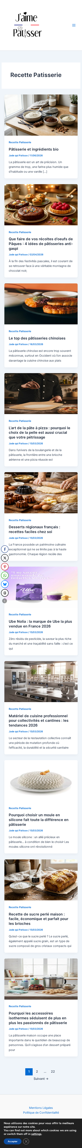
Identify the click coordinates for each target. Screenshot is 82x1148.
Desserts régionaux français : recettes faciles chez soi (34, 529)
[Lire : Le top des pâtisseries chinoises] (40, 303)
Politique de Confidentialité (41, 1112)
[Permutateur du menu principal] (74, 25)
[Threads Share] (5, 593)
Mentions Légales (41, 1108)
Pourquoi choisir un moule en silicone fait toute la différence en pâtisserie (38, 819)
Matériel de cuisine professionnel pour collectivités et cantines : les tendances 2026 (38, 720)
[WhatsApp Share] (5, 575)
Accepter (13, 1141)
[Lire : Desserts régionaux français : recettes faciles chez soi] (40, 492)
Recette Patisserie (20, 142)
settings (36, 1134)
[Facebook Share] (5, 549)
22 (53, 1071)
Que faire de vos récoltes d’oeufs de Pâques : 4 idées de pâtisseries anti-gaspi (41, 243)
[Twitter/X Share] (5, 558)
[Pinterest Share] (5, 566)
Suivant (41, 1079)
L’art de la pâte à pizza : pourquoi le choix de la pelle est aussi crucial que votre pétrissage (39, 432)
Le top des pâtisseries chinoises (37, 338)
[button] (4, 600)
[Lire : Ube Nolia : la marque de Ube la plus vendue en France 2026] (40, 587)
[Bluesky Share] (5, 584)
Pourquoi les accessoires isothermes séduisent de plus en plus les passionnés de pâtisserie (38, 1018)
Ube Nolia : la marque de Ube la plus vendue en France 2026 (40, 623)
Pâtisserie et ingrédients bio (34, 149)
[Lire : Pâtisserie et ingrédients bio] (40, 115)
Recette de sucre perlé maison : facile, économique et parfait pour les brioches (38, 919)
